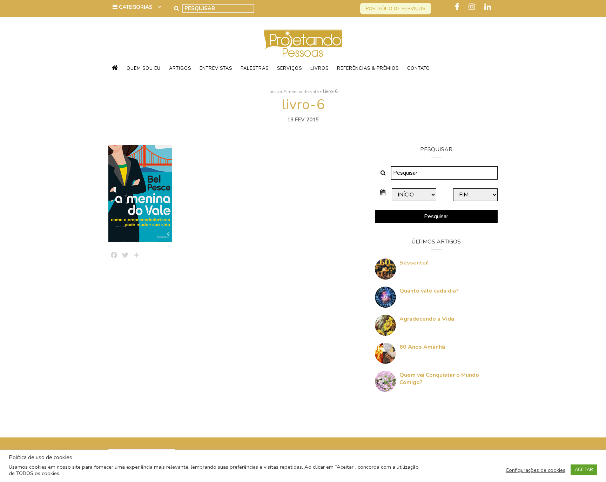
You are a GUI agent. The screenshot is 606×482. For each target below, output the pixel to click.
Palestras (255, 68)
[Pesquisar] (176, 8)
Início (274, 91)
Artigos (180, 68)
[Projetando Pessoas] (303, 43)
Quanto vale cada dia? (429, 291)
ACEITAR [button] (584, 470)
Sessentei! (414, 263)
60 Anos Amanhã (422, 347)
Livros (319, 68)
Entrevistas (216, 68)
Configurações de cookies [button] (535, 470)
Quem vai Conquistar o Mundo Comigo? (439, 378)
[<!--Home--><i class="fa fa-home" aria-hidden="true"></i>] (115, 68)
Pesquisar (436, 216)
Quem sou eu (144, 68)
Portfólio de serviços (395, 8)
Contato (418, 68)
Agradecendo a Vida (426, 319)
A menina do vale (301, 91)
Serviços (289, 68)
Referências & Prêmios (368, 68)
